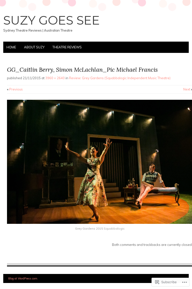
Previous (15, 89)
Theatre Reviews (67, 47)
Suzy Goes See (51, 20)
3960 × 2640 (55, 78)
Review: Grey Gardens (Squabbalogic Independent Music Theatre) (119, 78)
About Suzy (34, 47)
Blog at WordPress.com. (23, 278)
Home (11, 47)
